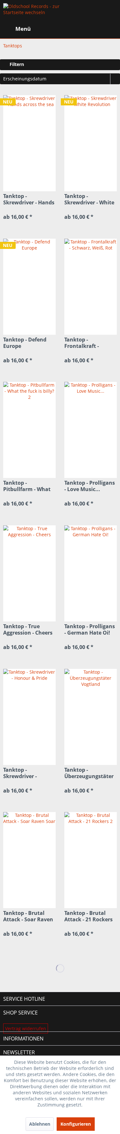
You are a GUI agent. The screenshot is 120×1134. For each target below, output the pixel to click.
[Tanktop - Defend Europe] (29, 287)
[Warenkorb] (109, 28)
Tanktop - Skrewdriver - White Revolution (89, 199)
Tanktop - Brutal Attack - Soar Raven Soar (28, 916)
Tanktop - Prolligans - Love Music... (89, 486)
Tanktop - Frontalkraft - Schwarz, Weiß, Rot (88, 342)
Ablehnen (39, 1124)
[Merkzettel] (78, 28)
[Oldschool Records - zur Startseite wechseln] (31, 12)
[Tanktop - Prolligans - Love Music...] (90, 430)
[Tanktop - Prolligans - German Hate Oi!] (90, 573)
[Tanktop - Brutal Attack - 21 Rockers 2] (90, 860)
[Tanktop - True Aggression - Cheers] (29, 573)
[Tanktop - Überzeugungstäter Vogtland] (90, 717)
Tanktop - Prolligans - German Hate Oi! (89, 629)
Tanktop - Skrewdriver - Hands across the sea (28, 199)
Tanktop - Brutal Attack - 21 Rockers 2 (88, 916)
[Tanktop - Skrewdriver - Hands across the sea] (29, 143)
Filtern (16, 64)
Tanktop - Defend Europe (24, 342)
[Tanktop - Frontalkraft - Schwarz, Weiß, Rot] (90, 287)
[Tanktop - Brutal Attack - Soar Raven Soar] (29, 860)
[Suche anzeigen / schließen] (62, 28)
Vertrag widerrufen (25, 1028)
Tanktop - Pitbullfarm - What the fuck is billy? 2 (27, 486)
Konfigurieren (75, 1124)
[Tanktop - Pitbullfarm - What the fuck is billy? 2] (29, 430)
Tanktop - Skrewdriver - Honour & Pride (22, 773)
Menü (23, 28)
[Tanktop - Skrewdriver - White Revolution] (90, 143)
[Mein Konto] (94, 28)
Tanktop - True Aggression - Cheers (27, 629)
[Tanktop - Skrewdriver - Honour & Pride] (29, 717)
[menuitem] (17, 28)
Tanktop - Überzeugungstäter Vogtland (89, 773)
